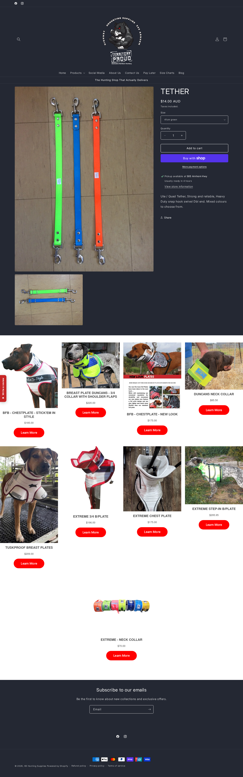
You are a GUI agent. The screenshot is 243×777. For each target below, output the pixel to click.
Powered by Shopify (57, 766)
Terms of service (116, 766)
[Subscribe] (149, 709)
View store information (179, 186)
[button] (19, 39)
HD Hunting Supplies (35, 766)
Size (163, 112)
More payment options (194, 166)
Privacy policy (97, 766)
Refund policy (79, 766)
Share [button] (167, 217)
